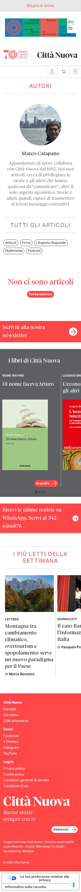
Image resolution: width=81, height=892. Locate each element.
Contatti (9, 709)
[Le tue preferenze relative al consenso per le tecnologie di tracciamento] (74, 885)
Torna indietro (40, 294)
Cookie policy (13, 774)
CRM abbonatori (16, 721)
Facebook (11, 736)
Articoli (10, 243)
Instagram (11, 747)
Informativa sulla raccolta (25, 887)
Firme (26, 243)
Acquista (42, 483)
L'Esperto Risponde (51, 243)
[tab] (36, 492)
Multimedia (13, 251)
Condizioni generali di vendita (26, 780)
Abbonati (61, 829)
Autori (40, 85)
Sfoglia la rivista (40, 6)
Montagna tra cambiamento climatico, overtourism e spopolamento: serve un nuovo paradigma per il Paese (29, 646)
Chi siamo (10, 715)
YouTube (10, 753)
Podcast (34, 251)
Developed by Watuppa (18, 851)
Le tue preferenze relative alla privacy (44, 878)
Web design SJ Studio (50, 846)
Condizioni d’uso (16, 786)
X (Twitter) (11, 742)
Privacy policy (14, 768)
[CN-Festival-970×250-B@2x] (40, 27)
